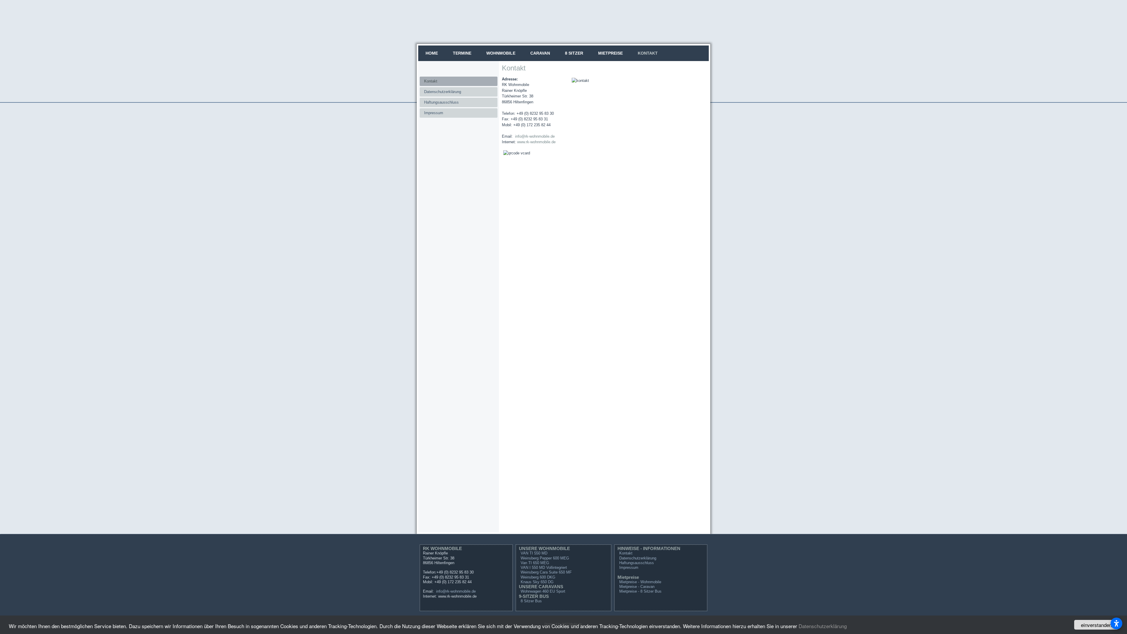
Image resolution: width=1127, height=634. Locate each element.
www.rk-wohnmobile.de (536, 142)
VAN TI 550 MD (534, 553)
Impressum (433, 113)
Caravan (540, 53)
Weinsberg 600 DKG (538, 577)
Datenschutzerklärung (823, 626)
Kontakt (648, 53)
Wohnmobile (500, 53)
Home (432, 53)
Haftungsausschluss (441, 102)
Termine (462, 53)
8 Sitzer (574, 53)
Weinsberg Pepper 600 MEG (545, 558)
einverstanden (1096, 624)
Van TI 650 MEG (535, 563)
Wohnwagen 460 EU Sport (543, 591)
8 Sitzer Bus (531, 601)
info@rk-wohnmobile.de (535, 136)
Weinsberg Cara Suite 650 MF (546, 572)
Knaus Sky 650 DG (537, 582)
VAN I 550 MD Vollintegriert (544, 567)
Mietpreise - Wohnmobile (640, 582)
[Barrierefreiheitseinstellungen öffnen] (1116, 623)
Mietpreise (610, 53)
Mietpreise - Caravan (636, 586)
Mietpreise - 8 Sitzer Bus (640, 591)
